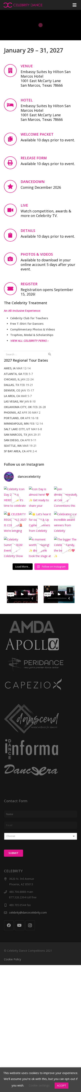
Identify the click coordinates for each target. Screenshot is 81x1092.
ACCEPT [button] (61, 1085)
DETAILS (28, 230)
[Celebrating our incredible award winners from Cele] (65, 523)
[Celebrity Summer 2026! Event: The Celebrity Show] (15, 548)
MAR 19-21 (20, 445)
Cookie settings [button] (39, 1085)
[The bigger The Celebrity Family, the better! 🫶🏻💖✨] (65, 548)
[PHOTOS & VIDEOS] (12, 258)
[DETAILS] (12, 235)
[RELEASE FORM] (12, 162)
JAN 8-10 (20, 401)
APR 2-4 (20, 451)
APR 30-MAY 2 (22, 412)
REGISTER (29, 283)
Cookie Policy (12, 959)
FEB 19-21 (18, 385)
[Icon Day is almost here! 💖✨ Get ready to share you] (40, 498)
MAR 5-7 (18, 396)
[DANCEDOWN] (12, 186)
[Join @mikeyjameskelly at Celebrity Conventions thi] (65, 498)
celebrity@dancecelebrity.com (28, 912)
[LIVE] (12, 210)
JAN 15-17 (19, 390)
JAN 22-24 (18, 379)
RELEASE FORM (34, 158)
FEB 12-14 (23, 423)
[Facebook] (9, 925)
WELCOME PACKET (37, 134)
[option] (22, 594)
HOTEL (27, 100)
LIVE (24, 205)
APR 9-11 (20, 440)
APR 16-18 (21, 418)
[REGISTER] (12, 288)
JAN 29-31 (22, 434)
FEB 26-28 (25, 407)
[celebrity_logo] (23, 5)
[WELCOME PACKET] (12, 139)
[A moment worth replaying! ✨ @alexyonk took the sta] (40, 548)
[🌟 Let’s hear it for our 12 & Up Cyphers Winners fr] (40, 523)
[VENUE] (12, 70)
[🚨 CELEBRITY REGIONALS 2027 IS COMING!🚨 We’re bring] (15, 523)
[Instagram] (30, 925)
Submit (13, 853)
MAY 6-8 (23, 429)
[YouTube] (19, 925)
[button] (74, 5)
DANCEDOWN (33, 181)
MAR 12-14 (17, 368)
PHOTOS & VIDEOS (37, 254)
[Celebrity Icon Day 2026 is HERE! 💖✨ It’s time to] (15, 498)
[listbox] (40, 836)
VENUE (27, 66)
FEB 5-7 (18, 374)
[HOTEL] (12, 105)
